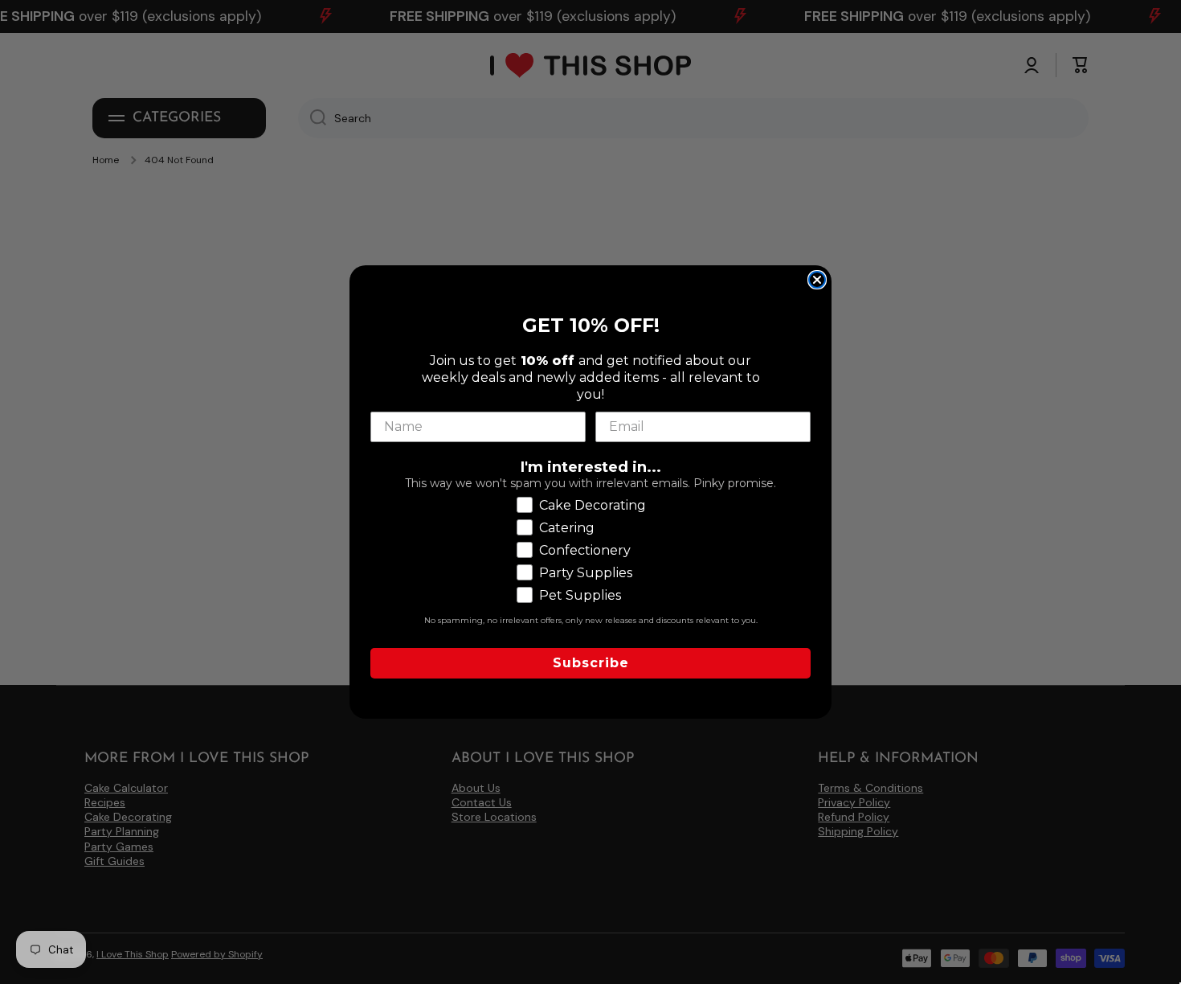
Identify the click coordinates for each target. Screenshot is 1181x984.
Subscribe (591, 662)
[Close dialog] (817, 280)
